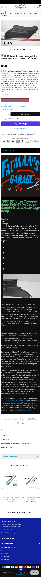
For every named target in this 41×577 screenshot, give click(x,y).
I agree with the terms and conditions (13, 119)
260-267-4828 (8, 530)
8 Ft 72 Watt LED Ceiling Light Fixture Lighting (30, 498)
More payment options (20, 129)
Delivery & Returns (20, 106)
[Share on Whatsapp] (27, 49)
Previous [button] (2, 33)
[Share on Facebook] (14, 49)
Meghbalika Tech (20, 575)
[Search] (5, 6)
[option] (20, 33)
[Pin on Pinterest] (21, 49)
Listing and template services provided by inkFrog (20, 419)
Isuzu (2, 54)
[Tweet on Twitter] (17, 49)
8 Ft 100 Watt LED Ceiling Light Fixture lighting (10, 498)
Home (2, 12)
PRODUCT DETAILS (9, 151)
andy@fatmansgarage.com (11, 533)
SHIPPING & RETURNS (10, 457)
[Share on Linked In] (24, 49)
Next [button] (38, 33)
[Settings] (34, 6)
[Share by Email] (30, 49)
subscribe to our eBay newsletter (14, 400)
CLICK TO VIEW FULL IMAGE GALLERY (15, 100)
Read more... (5, 95)
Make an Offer (7, 110)
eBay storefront (24, 410)
